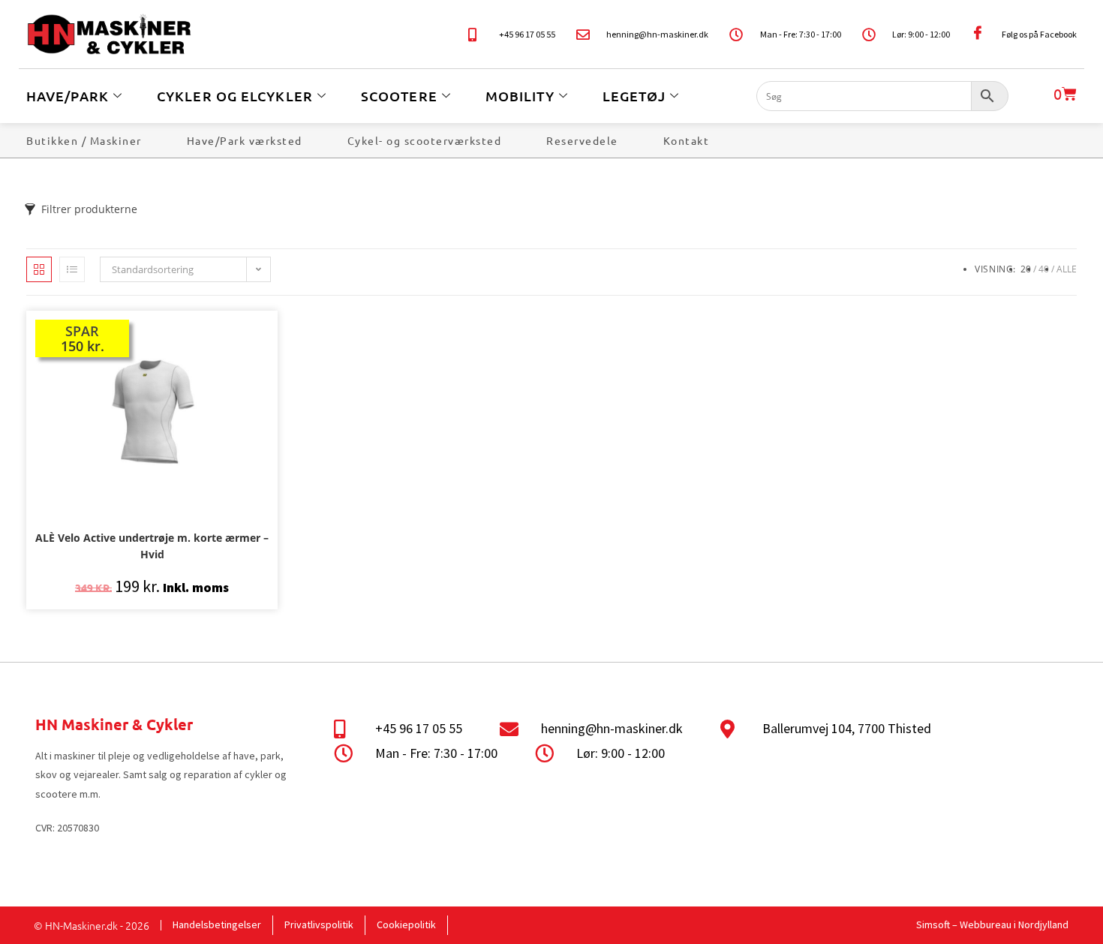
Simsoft (933, 924)
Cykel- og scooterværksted (424, 140)
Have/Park (67, 95)
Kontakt (686, 140)
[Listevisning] (72, 269)
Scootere (399, 95)
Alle (1066, 269)
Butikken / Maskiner (84, 140)
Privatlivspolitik (318, 924)
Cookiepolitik (406, 924)
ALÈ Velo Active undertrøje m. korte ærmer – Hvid (152, 546)
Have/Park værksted (244, 140)
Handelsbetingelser (217, 924)
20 (1025, 269)
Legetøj (634, 95)
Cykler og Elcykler (235, 95)
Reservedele (582, 140)
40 (1043, 269)
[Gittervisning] (39, 269)
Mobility (520, 95)
